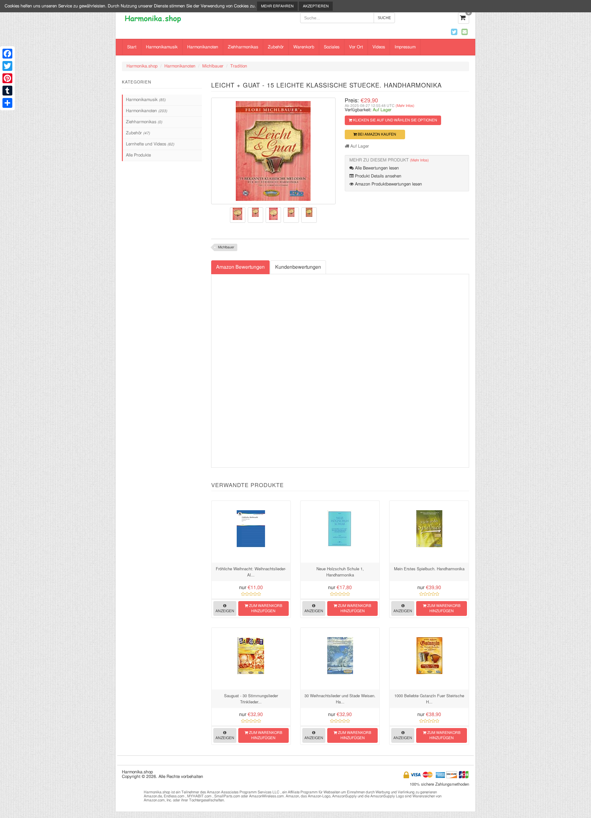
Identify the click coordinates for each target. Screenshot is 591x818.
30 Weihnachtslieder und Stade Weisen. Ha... (340, 699)
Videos (378, 47)
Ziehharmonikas (243, 47)
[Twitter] (7, 66)
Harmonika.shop (142, 66)
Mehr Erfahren (277, 6)
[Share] (7, 103)
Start (131, 47)
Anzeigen (224, 611)
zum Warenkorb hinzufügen (265, 608)
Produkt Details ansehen (377, 176)
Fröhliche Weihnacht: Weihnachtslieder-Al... (251, 572)
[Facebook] (7, 53)
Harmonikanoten (202, 47)
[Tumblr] (7, 90)
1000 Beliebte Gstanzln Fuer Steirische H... (429, 699)
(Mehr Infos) (405, 106)
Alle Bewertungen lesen (376, 168)
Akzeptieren (316, 6)
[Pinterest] (7, 78)
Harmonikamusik (162, 47)
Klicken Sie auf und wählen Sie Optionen (394, 120)
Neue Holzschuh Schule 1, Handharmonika (340, 572)
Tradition (238, 66)
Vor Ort (356, 47)
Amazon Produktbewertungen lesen (388, 184)
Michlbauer (212, 66)
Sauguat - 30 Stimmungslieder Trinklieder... (251, 699)
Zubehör (276, 47)
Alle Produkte (138, 155)
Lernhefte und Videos (150, 144)
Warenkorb (303, 47)
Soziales (332, 47)
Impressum (405, 47)
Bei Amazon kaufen (376, 134)
